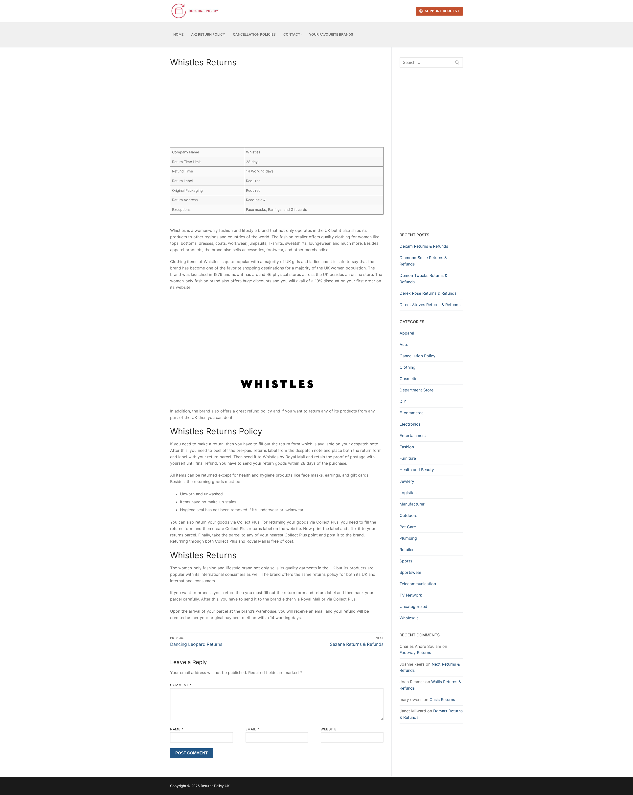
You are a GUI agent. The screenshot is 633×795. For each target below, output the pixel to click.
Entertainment (413, 435)
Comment (181, 685)
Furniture (408, 458)
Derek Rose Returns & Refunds (428, 293)
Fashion (407, 446)
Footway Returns (415, 652)
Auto (404, 344)
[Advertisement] (277, 108)
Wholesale (409, 617)
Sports (406, 560)
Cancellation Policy (417, 355)
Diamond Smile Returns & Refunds (423, 260)
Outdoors (408, 515)
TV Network (411, 595)
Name (176, 729)
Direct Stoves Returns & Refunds (430, 304)
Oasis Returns (442, 699)
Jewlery (407, 481)
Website (329, 729)
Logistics (408, 492)
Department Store (416, 389)
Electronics (410, 424)
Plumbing (408, 538)
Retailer (407, 549)
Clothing (407, 367)
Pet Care (408, 526)
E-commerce (412, 412)
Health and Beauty (417, 469)
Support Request (441, 11)
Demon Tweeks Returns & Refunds (423, 278)
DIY (403, 401)
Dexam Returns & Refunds (424, 246)
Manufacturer (412, 504)
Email (252, 729)
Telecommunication (418, 583)
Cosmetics (409, 378)
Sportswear (410, 572)
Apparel (407, 333)
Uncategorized (413, 606)
